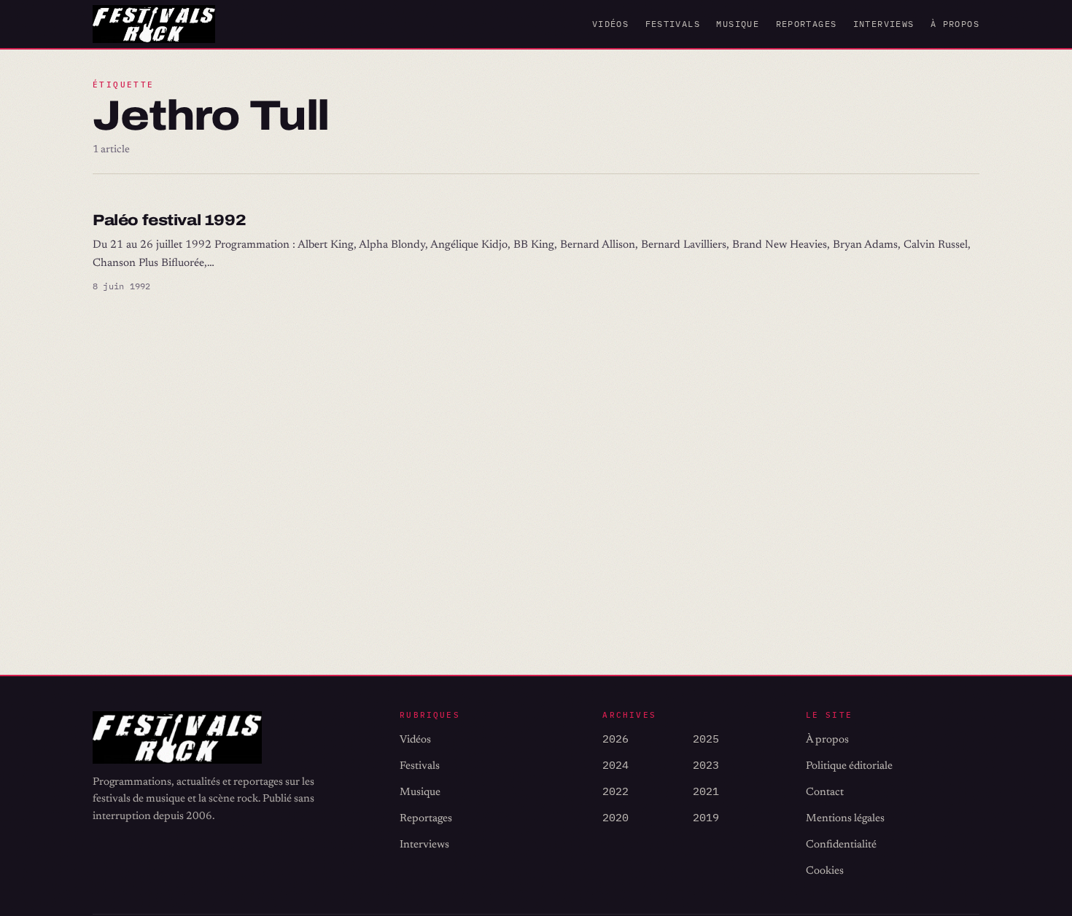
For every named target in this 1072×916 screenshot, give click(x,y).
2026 (615, 738)
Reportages (806, 23)
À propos (955, 23)
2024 (615, 765)
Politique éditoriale (849, 766)
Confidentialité (841, 844)
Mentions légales (845, 818)
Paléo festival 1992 (169, 220)
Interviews (883, 23)
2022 (615, 791)
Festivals (672, 23)
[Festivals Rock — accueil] (154, 24)
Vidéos (610, 23)
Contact (825, 792)
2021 (706, 791)
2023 (706, 765)
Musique (737, 23)
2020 (615, 817)
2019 (706, 817)
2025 (706, 738)
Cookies (825, 871)
